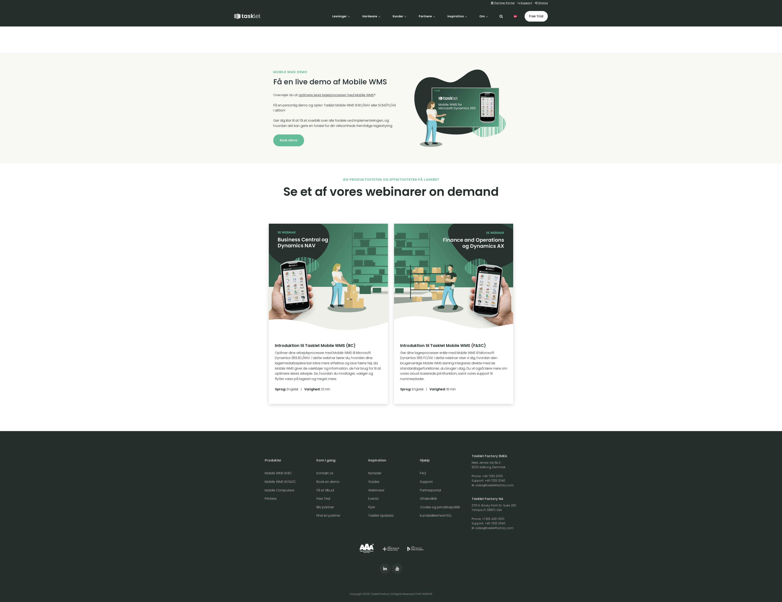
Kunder (398, 16)
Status (543, 3)
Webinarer (376, 490)
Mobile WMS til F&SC (280, 481)
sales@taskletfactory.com (495, 485)
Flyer (371, 507)
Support (526, 3)
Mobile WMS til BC (278, 473)
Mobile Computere (279, 490)
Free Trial (536, 16)
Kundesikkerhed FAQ (435, 515)
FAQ (423, 473)
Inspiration (456, 16)
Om (482, 16)
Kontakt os (324, 473)
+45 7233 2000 (492, 476)
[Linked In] (385, 568)
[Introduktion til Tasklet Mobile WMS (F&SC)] (453, 314)
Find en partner (328, 515)
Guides (373, 481)
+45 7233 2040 (495, 481)
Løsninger (339, 16)
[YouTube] (397, 568)
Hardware (370, 16)
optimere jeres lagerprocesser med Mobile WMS (336, 95)
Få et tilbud (325, 490)
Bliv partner (325, 507)
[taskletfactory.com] (247, 16)
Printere (271, 498)
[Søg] (501, 16)
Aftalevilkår (428, 498)
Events (373, 498)
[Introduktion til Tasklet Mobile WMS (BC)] (328, 314)
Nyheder (374, 473)
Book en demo (327, 481)
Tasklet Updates (381, 515)
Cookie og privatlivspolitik (440, 507)
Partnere (426, 16)
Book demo (289, 140)
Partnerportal (430, 490)
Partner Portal (504, 3)
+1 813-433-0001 (493, 519)
